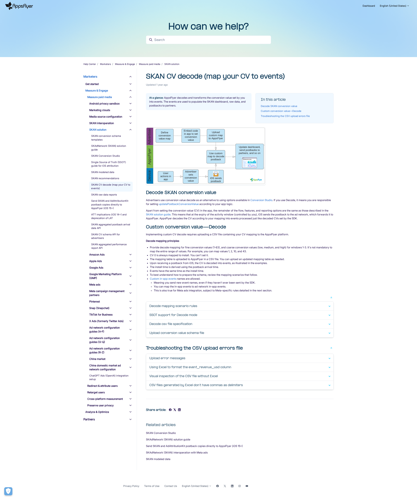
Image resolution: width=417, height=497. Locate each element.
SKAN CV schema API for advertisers (105, 236)
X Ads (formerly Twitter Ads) (106, 321)
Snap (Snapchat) (99, 308)
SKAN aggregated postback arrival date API (110, 226)
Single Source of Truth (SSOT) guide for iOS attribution (108, 164)
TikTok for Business (101, 314)
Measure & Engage (125, 64)
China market (97, 359)
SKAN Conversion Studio (161, 433)
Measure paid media (149, 64)
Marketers (105, 64)
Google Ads (96, 267)
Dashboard (369, 5)
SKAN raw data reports (104, 194)
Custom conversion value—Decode (281, 111)
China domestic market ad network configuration (105, 367)
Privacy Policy (131, 486)
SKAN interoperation (101, 123)
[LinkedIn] (179, 410)
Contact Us (170, 486)
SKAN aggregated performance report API (109, 246)
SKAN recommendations (105, 178)
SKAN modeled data (158, 459)
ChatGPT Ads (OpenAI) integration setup (109, 377)
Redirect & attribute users (102, 385)
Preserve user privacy (100, 405)
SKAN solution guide (158, 214)
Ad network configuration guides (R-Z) (104, 350)
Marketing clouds (99, 110)
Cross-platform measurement (105, 398)
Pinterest (94, 301)
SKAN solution (171, 64)
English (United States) (393, 5)
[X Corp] (174, 410)
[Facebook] (170, 410)
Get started (92, 84)
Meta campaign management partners (106, 293)
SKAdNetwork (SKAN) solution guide (168, 439)
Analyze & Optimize (97, 412)
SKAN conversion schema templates (106, 137)
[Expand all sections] (331, 297)
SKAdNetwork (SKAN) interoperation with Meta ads (177, 452)
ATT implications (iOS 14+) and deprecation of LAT (109, 216)
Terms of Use (151, 486)
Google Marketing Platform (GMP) (105, 276)
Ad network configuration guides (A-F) (104, 329)
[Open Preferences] (8, 491)
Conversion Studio (261, 200)
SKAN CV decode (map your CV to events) (110, 186)
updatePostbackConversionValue (179, 204)
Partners (89, 419)
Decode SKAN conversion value (279, 106)
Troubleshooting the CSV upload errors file (285, 116)
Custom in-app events (163, 278)
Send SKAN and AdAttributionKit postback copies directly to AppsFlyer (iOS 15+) (194, 446)
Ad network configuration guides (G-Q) (104, 340)
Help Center (89, 64)
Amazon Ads (97, 254)
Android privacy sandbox (104, 103)
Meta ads (94, 284)
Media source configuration (105, 116)
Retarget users (96, 392)
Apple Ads (95, 261)
